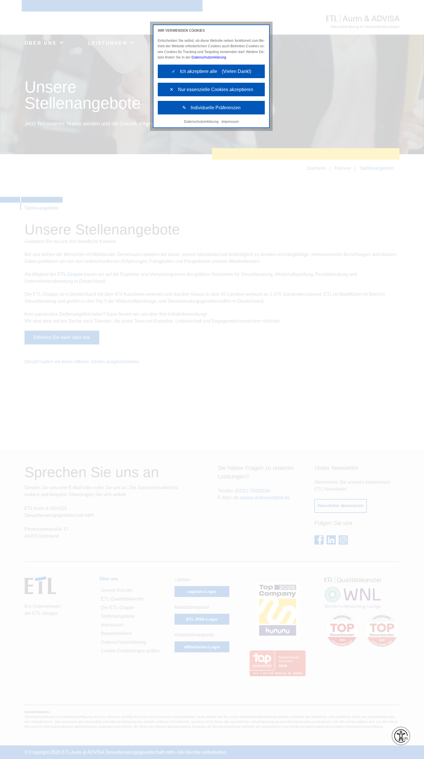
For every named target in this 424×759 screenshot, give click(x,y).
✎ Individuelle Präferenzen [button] (211, 107)
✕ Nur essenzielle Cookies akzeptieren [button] (211, 89)
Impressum (230, 122)
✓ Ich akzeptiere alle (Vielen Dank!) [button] (211, 71)
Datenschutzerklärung (209, 57)
